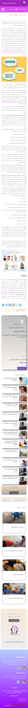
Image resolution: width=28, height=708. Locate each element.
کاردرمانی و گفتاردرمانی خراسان (10, 414)
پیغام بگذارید (17, 316)
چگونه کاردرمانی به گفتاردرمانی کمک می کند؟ (14, 551)
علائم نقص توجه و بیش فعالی (12, 51)
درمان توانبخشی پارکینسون (11, 451)
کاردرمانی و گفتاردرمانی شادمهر (10, 478)
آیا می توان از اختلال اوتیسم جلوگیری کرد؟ (10, 379)
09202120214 (10, 616)
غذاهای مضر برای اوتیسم (18, 574)
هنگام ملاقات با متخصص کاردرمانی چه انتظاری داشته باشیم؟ (10, 442)
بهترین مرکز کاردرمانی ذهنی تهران (10, 469)
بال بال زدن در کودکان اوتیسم (17, 527)
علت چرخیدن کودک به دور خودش (11, 460)
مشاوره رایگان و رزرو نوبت (14, 487)
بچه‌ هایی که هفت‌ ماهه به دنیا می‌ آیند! (9, 397)
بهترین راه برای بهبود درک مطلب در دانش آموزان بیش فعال (9, 433)
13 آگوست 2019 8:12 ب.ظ (13, 326)
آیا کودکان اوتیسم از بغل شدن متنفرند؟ (10, 388)
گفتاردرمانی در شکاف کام (11, 405)
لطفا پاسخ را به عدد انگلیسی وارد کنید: (18, 359)
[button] (3, 9)
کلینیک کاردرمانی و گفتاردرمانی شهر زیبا (10, 424)
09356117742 (17, 616)
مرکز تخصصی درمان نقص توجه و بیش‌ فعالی (12, 292)
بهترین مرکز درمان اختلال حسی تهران (15, 598)
